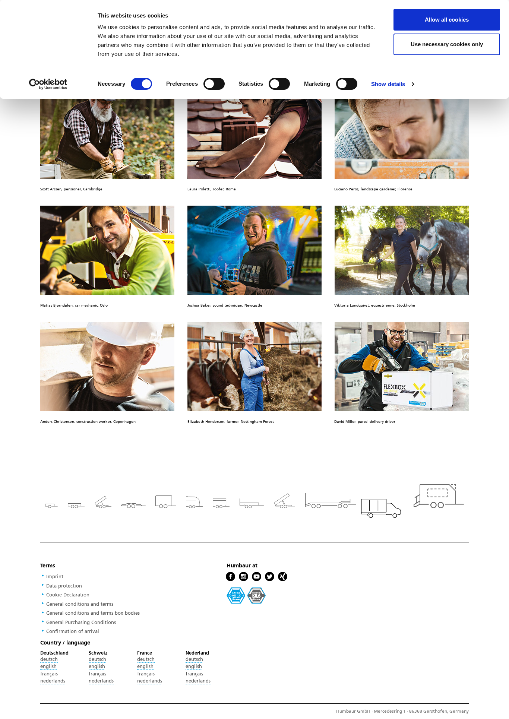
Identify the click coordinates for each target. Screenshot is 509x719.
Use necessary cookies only (447, 44)
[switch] (214, 84)
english (48, 666)
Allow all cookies (447, 19)
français (49, 674)
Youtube (256, 577)
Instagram (243, 577)
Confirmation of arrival (72, 631)
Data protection (64, 586)
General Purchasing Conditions (81, 622)
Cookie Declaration (67, 595)
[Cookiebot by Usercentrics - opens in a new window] (48, 84)
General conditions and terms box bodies (93, 613)
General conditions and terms (79, 604)
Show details (388, 84)
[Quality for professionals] (246, 595)
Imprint (54, 577)
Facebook (230, 577)
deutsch (49, 659)
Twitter (269, 577)
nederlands (52, 681)
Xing (282, 577)
